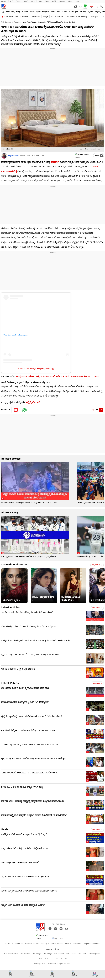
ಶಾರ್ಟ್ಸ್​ (45, 16)
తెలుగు (18, 1)
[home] (2, 12)
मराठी (25, 1)
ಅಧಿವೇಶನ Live (12, 16)
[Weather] (75, 6)
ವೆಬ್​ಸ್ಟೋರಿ (94, 16)
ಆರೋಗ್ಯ (83, 12)
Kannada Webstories (14, 564)
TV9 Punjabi (71, 953)
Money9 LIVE (61, 958)
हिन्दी (11, 1)
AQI (80, 6)
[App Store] (59, 939)
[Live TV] (91, 6)
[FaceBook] (50, 928)
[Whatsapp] (85, 6)
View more (96, 607)
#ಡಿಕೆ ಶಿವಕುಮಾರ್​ (57, 16)
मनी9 (69, 1)
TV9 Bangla (47, 953)
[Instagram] (61, 928)
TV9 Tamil (82, 953)
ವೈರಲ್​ (90, 12)
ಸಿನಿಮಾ (25, 12)
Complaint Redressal (91, 943)
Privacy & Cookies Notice (51, 943)
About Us (19, 943)
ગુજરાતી (33, 1)
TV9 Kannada (6, 22)
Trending (16, 22)
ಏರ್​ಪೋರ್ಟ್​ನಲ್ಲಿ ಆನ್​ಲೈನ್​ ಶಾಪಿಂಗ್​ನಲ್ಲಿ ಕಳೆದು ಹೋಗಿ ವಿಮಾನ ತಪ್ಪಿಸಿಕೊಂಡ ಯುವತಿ (56, 377)
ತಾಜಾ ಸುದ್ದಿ (10, 12)
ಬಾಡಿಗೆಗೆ (55, 162)
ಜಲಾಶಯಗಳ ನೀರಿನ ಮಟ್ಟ (77, 16)
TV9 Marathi (25, 953)
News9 (3, 1)
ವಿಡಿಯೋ (25, 16)
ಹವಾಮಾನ (36, 16)
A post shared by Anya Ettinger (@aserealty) (36, 369)
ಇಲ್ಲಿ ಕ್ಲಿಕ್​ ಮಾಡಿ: (33, 403)
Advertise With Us (32, 943)
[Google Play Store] (43, 937)
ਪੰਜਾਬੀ (46, 1)
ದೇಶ (58, 12)
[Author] (4, 156)
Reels (4, 829)
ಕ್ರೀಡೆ (53, 12)
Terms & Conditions (72, 943)
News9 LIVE (50, 958)
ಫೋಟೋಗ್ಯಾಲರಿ (42, 12)
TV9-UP (76, 1)
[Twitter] (55, 928)
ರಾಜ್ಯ (18, 12)
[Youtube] (16, 410)
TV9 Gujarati (59, 953)
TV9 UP (39, 958)
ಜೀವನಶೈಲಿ (73, 12)
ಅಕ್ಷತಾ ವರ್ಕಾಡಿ (13, 156)
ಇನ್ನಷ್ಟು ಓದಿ (96, 565)
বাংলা (40, 1)
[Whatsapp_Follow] (24, 410)
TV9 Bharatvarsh (11, 953)
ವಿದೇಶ (64, 12)
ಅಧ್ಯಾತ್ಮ (98, 12)
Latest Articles (10, 607)
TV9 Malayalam (93, 953)
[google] (83, 155)
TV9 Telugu (36, 953)
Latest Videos (10, 683)
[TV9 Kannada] (3, 6)
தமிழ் (53, 1)
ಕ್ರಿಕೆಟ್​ (32, 12)
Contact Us (8, 943)
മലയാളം (62, 1)
